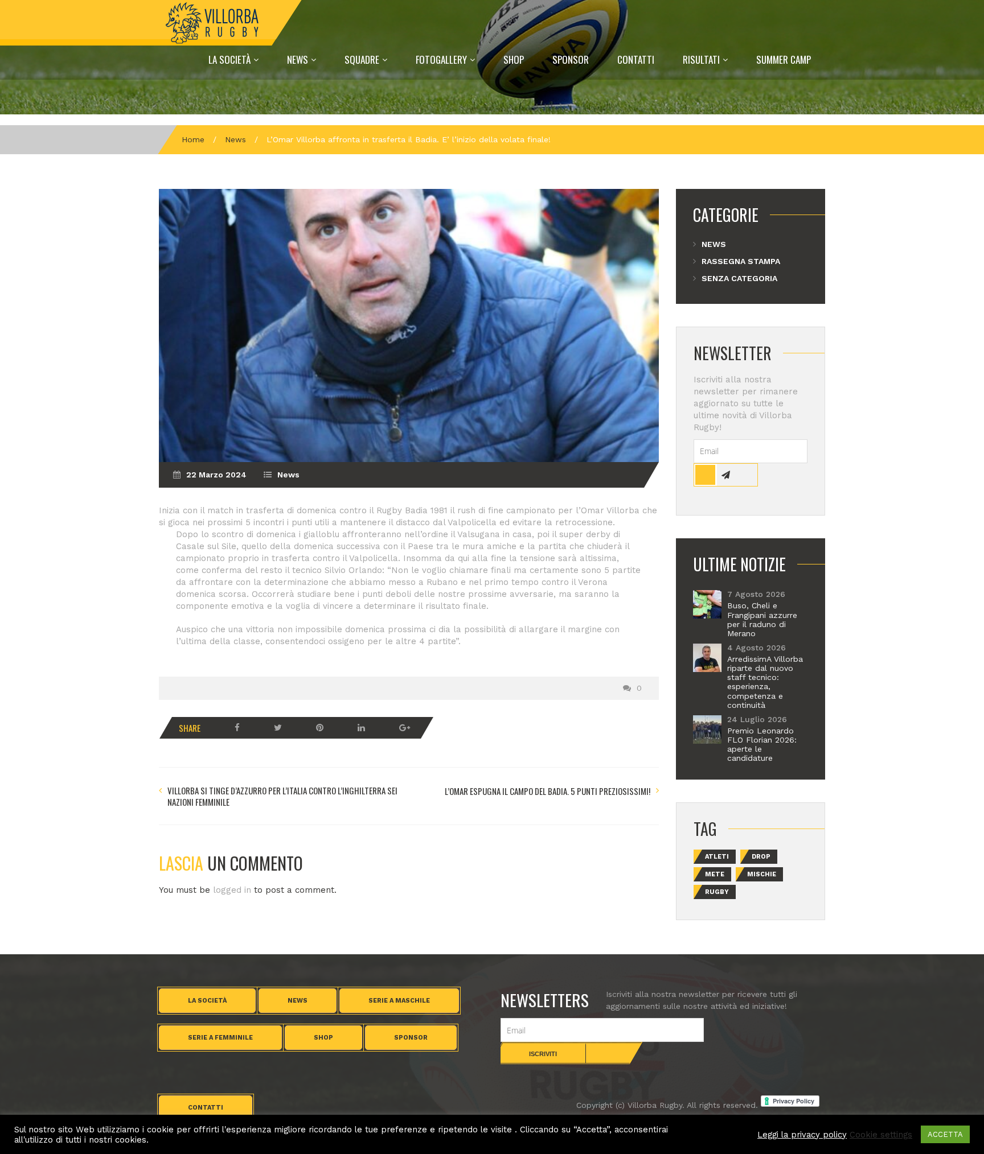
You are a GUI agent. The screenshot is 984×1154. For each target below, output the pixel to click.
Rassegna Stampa (741, 261)
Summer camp (783, 59)
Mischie (761, 874)
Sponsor (570, 59)
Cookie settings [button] (881, 1135)
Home (193, 139)
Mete (714, 874)
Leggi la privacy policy (802, 1135)
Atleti (717, 856)
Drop (761, 856)
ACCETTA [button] (945, 1134)
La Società (229, 59)
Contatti (635, 59)
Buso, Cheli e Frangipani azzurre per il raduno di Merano (762, 619)
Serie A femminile (220, 1037)
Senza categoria (739, 278)
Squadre (362, 59)
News (297, 59)
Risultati (701, 59)
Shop (513, 59)
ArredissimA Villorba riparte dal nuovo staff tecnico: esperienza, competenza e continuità (765, 682)
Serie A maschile (399, 1000)
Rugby (717, 892)
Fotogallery (441, 59)
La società (207, 1000)
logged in (232, 890)
